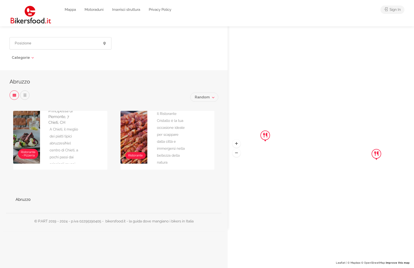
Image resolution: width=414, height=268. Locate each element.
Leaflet (340, 262)
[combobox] (204, 97)
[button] (236, 144)
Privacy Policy (160, 9)
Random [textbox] (202, 97)
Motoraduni (94, 9)
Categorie (21, 57)
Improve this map (398, 262)
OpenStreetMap (374, 262)
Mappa (70, 9)
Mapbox (356, 262)
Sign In (395, 9)
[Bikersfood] (31, 14)
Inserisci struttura (126, 9)
